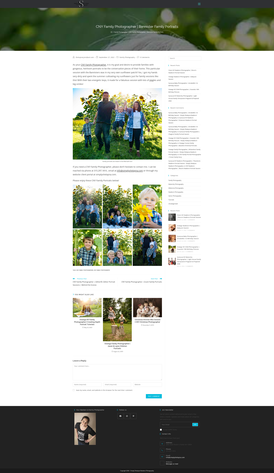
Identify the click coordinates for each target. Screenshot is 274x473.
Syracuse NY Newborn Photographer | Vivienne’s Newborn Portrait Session (182, 120)
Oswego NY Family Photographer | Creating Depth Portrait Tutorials (87, 322)
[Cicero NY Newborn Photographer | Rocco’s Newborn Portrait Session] (172, 217)
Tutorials (171, 200)
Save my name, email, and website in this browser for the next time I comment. (104, 390)
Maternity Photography (176, 184)
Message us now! (172, 464)
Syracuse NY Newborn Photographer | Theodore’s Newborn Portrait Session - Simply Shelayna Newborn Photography (184, 163)
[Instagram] (127, 416)
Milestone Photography (176, 188)
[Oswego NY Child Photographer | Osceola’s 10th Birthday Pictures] (172, 249)
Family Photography (127, 57)
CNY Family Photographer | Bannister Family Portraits (146, 32)
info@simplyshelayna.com (130, 170)
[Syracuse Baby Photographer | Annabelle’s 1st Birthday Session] (172, 238)
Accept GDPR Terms (170, 430)
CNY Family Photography (102, 270)
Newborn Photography (175, 192)
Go (195, 424)
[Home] (111, 32)
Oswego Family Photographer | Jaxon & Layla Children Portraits (117, 346)
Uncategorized (173, 204)
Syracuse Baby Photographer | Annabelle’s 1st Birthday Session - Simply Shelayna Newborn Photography (183, 115)
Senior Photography (174, 196)
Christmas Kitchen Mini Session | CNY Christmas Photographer (147, 321)
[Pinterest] (133, 416)
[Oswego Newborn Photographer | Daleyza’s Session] (172, 227)
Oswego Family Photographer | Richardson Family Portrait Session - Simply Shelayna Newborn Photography (184, 151)
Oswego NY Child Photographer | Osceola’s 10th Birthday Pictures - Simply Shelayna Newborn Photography (183, 140)
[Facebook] (120, 416)
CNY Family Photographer (93, 64)
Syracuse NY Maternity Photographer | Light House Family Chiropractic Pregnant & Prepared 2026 (183, 98)
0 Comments (145, 57)
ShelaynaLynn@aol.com (85, 57)
